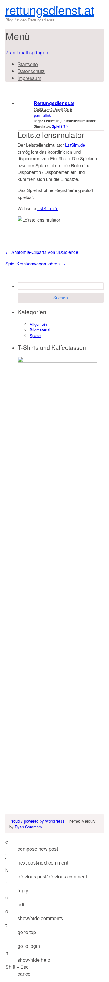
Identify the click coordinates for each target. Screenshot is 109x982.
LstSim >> (47, 208)
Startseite (28, 64)
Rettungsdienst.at (54, 103)
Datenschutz (31, 71)
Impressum (29, 78)
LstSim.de (75, 145)
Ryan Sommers (28, 827)
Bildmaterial (40, 330)
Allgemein (38, 324)
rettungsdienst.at (49, 9)
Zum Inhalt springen (26, 52)
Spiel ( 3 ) (60, 126)
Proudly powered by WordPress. (37, 821)
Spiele (35, 335)
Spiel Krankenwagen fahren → (35, 263)
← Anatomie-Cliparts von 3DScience (41, 252)
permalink (42, 115)
